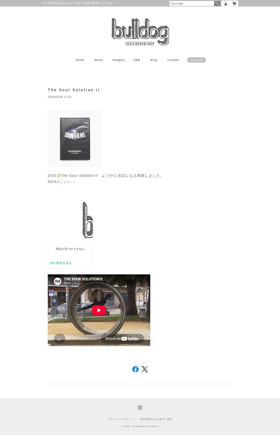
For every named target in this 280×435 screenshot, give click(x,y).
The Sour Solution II (74, 90)
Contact (173, 59)
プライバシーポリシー (121, 419)
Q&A (137, 59)
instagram (196, 59)
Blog (153, 59)
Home (80, 59)
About (98, 59)
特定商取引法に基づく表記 (156, 419)
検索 (217, 3)
